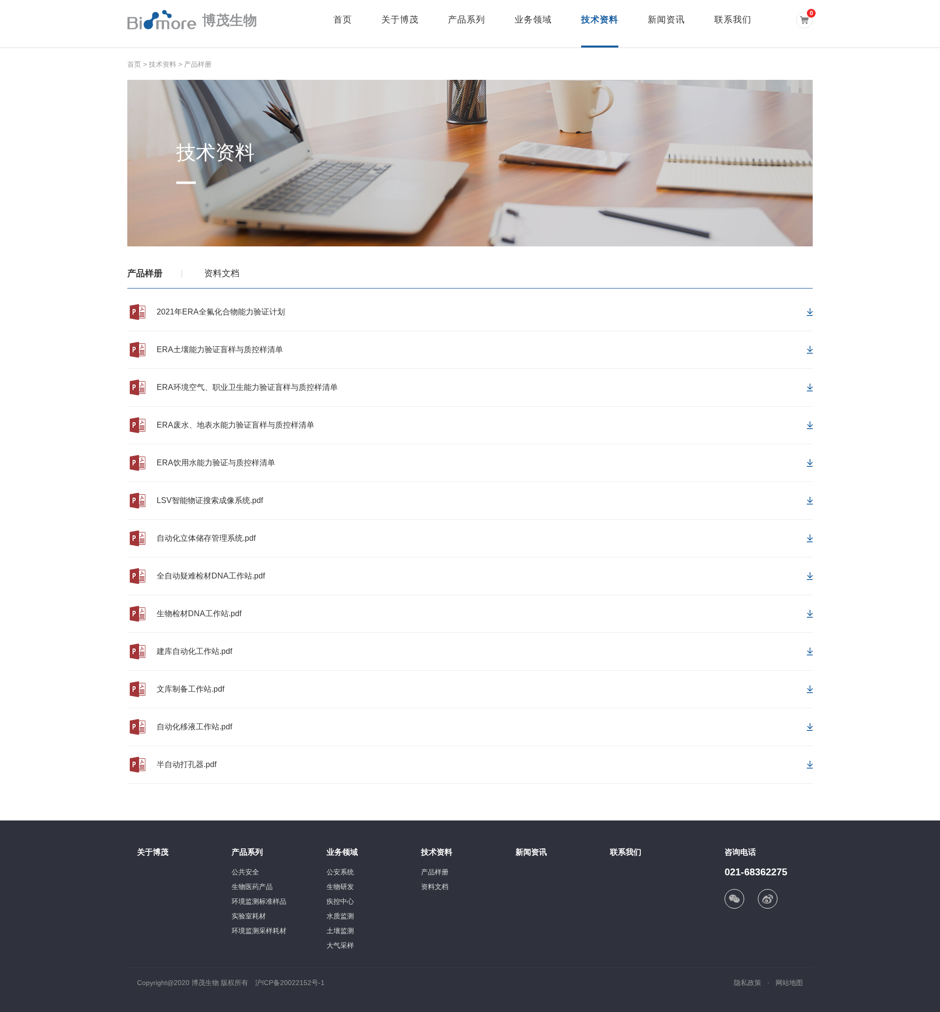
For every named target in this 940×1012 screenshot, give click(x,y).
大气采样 (340, 945)
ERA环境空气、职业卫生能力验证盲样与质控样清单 (247, 387)
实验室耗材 (249, 916)
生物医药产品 (252, 887)
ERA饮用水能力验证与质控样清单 (216, 462)
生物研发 (340, 887)
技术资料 (599, 19)
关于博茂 (400, 19)
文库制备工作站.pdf (190, 689)
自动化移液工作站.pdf (194, 727)
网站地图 (789, 983)
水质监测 (340, 916)
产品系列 (466, 19)
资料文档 (221, 273)
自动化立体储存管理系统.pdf (206, 538)
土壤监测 (340, 931)
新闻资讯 (666, 19)
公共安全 (245, 872)
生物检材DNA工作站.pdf (199, 613)
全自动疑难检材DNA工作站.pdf (211, 576)
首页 (342, 19)
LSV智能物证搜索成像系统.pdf (210, 500)
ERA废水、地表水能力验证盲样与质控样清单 (235, 425)
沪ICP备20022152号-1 (290, 983)
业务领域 (533, 19)
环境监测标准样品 (259, 901)
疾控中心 (340, 901)
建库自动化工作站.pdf (194, 651)
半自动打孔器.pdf (186, 764)
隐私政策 (747, 983)
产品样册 (198, 64)
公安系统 (340, 872)
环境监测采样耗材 (259, 931)
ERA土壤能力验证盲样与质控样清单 (220, 349)
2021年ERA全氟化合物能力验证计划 (221, 312)
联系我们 (733, 19)
